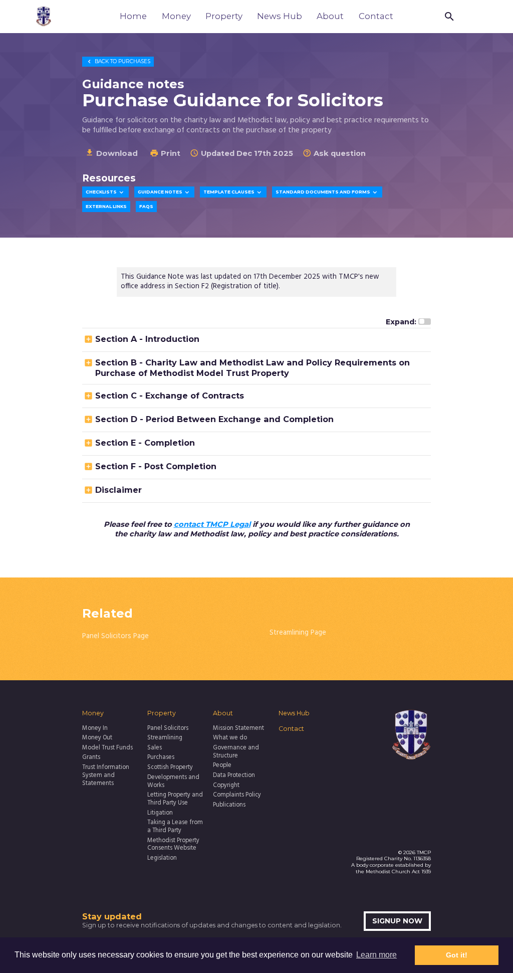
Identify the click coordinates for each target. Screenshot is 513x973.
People (222, 766)
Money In (95, 729)
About (330, 16)
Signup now (397, 921)
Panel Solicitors (167, 729)
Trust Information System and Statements (105, 776)
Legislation (162, 859)
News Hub (279, 16)
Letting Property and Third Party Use (175, 800)
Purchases (118, 61)
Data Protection (234, 776)
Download (111, 152)
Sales (154, 748)
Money (176, 16)
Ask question (334, 153)
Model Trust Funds (107, 748)
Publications (229, 806)
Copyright (226, 786)
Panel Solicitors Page (115, 636)
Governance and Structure (236, 752)
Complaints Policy (237, 796)
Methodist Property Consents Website (173, 845)
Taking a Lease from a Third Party (175, 827)
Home (133, 16)
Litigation (160, 814)
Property (223, 16)
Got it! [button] (456, 955)
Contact (376, 16)
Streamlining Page (298, 633)
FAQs (146, 206)
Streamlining (164, 738)
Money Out (97, 738)
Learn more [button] (376, 954)
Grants (91, 758)
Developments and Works (173, 782)
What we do (230, 738)
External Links (106, 206)
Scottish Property (170, 768)
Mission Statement (238, 729)
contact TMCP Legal (212, 524)
